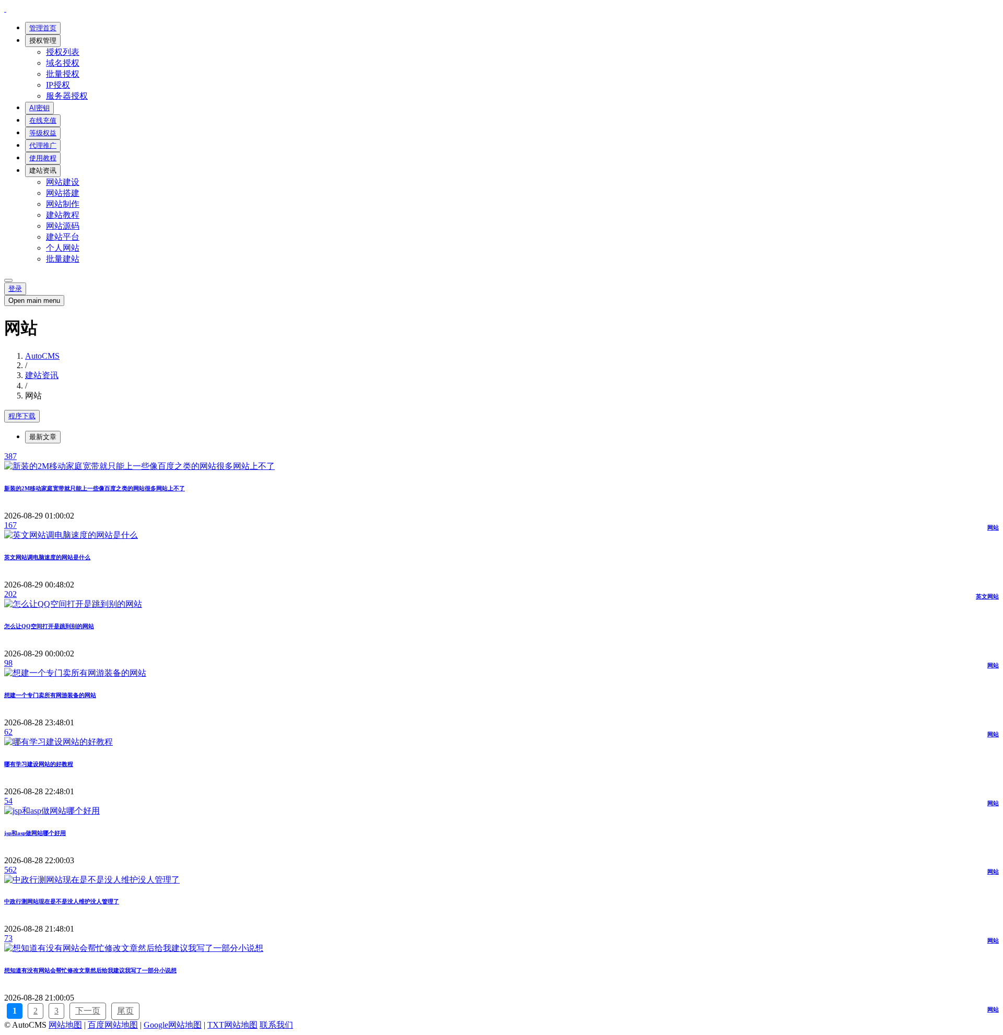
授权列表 (62, 52)
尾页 (125, 1010)
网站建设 (62, 182)
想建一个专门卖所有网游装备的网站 (50, 695)
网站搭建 (62, 193)
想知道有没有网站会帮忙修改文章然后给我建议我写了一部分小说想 (90, 970)
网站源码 (62, 225)
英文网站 (987, 596)
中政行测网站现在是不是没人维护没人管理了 (61, 901)
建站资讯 (42, 170)
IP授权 (58, 84)
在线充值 (42, 120)
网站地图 (65, 1024)
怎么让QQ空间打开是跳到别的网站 (49, 626)
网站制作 (62, 203)
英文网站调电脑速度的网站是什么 (47, 557)
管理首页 (42, 28)
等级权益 (42, 133)
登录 (15, 288)
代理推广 (42, 145)
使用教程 (42, 158)
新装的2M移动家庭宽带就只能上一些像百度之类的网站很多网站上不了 (94, 488)
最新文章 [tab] (42, 437)
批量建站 (62, 258)
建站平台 (62, 236)
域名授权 (62, 62)
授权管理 (42, 40)
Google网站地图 (173, 1024)
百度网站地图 (113, 1024)
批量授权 (62, 73)
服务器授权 (67, 95)
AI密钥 (39, 108)
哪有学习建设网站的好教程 (38, 764)
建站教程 (62, 214)
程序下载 (22, 416)
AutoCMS (42, 355)
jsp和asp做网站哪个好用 (35, 833)
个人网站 (62, 247)
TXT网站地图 (232, 1024)
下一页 (87, 1010)
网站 (993, 527)
